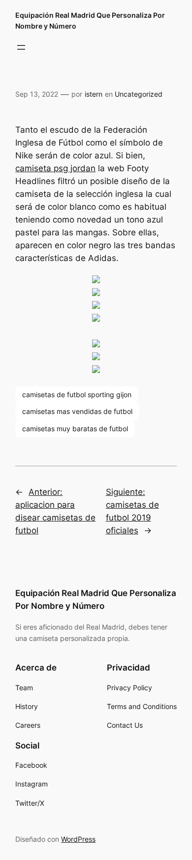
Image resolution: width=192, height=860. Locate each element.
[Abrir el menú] (21, 47)
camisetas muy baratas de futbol (75, 428)
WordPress (78, 839)
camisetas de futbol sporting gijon (76, 394)
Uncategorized (138, 94)
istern (93, 94)
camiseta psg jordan (55, 168)
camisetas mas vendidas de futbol (77, 411)
